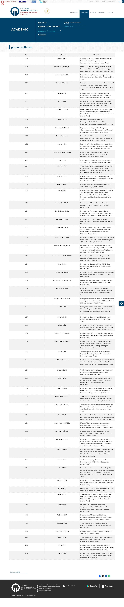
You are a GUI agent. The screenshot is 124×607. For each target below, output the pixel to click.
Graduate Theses (68, 26)
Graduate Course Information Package (72, 22)
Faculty (97, 1)
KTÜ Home (90, 1)
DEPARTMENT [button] (74, 12)
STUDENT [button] (93, 12)
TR (122, 1)
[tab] (49, 22)
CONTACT (110, 12)
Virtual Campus (111, 1)
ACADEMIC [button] (84, 12)
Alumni (103, 1)
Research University (10, 1)
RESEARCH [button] (101, 12)
